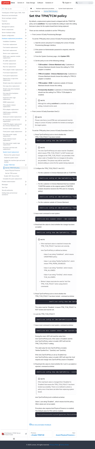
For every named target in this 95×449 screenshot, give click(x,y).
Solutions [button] (48, 3)
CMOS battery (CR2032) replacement (10, 113)
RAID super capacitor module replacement (11, 57)
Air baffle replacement (9, 60)
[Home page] (31, 8)
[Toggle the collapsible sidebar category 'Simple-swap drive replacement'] (26, 83)
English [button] (67, 3)
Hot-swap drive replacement (11, 86)
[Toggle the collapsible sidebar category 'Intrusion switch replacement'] (26, 128)
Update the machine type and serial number (14, 161)
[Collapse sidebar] (14, 439)
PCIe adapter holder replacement (13, 69)
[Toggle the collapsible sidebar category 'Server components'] (26, 29)
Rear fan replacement (9, 66)
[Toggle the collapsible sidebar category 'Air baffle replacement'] (26, 60)
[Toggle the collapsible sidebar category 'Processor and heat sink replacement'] (26, 148)
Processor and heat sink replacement (10, 148)
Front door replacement (10, 44)
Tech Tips (4, 187)
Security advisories (7, 190)
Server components (7, 29)
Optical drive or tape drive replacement (10, 79)
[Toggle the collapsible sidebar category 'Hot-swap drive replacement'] (26, 86)
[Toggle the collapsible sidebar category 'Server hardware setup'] (26, 32)
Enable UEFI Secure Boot (11, 176)
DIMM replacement (8, 102)
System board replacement (11, 152)
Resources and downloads (9, 15)
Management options (8, 26)
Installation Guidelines (9, 41)
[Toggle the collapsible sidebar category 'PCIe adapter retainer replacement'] (26, 106)
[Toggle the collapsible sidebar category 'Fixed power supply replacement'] (26, 131)
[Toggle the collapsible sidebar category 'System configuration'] (26, 35)
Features (4, 21)
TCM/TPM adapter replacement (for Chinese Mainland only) (12, 125)
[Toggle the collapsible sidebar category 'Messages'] (26, 184)
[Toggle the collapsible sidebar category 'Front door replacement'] (26, 44)
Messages (5, 184)
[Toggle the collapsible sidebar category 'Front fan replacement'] (26, 63)
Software (40, 3)
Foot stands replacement (10, 47)
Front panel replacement (10, 75)
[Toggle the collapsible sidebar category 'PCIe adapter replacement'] (26, 109)
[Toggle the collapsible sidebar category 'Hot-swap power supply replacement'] (26, 135)
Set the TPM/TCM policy (12, 168)
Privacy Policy (54, 445)
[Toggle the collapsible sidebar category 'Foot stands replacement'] (26, 47)
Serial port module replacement (12, 117)
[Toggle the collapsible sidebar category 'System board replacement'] (26, 152)
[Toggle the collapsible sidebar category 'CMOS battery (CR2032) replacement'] (26, 113)
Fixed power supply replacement (12, 131)
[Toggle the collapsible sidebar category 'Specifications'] (26, 23)
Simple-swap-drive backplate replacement (11, 89)
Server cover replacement (10, 53)
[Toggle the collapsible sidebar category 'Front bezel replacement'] (26, 72)
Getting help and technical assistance (9, 193)
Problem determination (8, 181)
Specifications (6, 23)
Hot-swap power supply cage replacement (11, 144)
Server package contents (9, 18)
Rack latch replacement (10, 50)
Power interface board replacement (9, 139)
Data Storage (30, 3)
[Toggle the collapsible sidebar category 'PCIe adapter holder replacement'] (26, 69)
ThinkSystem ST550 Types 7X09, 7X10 (13, 12)
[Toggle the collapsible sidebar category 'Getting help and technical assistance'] (26, 194)
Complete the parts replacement (12, 179)
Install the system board (11, 157)
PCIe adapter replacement (10, 109)
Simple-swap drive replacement (12, 83)
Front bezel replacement (10, 72)
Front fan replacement (9, 63)
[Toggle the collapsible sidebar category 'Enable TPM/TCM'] (26, 164)
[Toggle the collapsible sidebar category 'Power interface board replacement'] (26, 139)
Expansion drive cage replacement (9, 98)
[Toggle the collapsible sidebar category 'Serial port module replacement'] (26, 116)
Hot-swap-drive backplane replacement (10, 94)
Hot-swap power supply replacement (10, 135)
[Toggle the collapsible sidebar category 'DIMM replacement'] (26, 102)
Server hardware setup (8, 32)
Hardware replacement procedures (12, 38)
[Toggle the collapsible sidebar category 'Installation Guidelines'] (26, 41)
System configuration (8, 35)
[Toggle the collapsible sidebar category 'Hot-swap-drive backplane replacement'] (26, 94)
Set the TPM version (11, 173)
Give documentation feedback (41, 425)
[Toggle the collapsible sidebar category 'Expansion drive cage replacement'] (26, 98)
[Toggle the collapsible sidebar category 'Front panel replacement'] (26, 75)
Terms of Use (64, 445)
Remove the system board (12, 155)
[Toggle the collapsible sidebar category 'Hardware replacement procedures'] (26, 38)
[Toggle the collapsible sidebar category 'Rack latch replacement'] (26, 50)
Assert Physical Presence (12, 170)
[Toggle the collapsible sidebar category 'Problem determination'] (26, 181)
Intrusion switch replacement (11, 128)
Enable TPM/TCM (9, 165)
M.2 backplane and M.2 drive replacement (11, 120)
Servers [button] (20, 3)
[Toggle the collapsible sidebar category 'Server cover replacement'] (26, 53)
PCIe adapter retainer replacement (9, 105)
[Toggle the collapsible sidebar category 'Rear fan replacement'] (26, 66)
